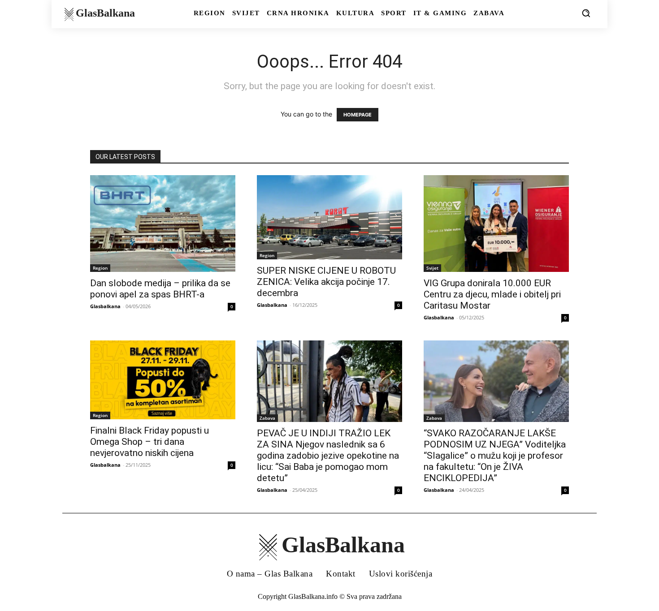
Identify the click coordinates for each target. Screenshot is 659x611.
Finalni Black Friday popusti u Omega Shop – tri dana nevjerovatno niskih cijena (149, 441)
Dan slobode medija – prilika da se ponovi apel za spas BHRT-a (160, 289)
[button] (586, 13)
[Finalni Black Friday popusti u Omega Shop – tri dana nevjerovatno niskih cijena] (162, 379)
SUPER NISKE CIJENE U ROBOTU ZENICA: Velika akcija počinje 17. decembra (326, 281)
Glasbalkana (105, 306)
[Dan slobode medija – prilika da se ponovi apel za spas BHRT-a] (162, 223)
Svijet (432, 268)
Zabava (267, 418)
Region (100, 268)
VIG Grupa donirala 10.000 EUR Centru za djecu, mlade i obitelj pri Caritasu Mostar (492, 294)
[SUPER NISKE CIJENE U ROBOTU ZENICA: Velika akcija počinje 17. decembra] (329, 217)
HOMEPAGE (357, 115)
